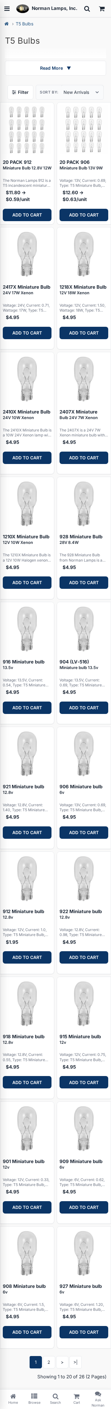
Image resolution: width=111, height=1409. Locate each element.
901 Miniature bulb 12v (23, 1164)
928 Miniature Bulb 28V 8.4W (81, 539)
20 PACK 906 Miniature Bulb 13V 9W (81, 164)
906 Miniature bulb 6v (81, 789)
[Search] (87, 8)
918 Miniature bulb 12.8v (23, 1039)
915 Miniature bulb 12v (80, 1039)
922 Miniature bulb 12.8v (81, 914)
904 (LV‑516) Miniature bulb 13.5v (79, 664)
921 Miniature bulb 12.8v (23, 789)
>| (75, 1362)
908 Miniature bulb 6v (24, 1288)
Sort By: (49, 92)
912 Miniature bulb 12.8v (23, 914)
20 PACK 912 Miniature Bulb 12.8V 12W (27, 164)
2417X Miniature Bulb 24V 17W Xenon (26, 289)
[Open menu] (7, 8)
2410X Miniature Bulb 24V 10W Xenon (26, 414)
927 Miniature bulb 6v (81, 1288)
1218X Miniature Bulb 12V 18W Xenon (83, 289)
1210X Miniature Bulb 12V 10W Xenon (26, 539)
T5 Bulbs (24, 23)
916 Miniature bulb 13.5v (23, 664)
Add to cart (27, 214)
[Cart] (102, 8)
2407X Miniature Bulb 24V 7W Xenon (79, 414)
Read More (55, 68)
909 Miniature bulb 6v (81, 1164)
